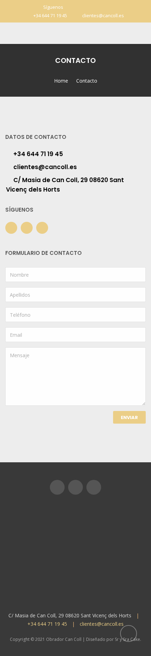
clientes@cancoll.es (103, 15)
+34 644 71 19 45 (50, 15)
